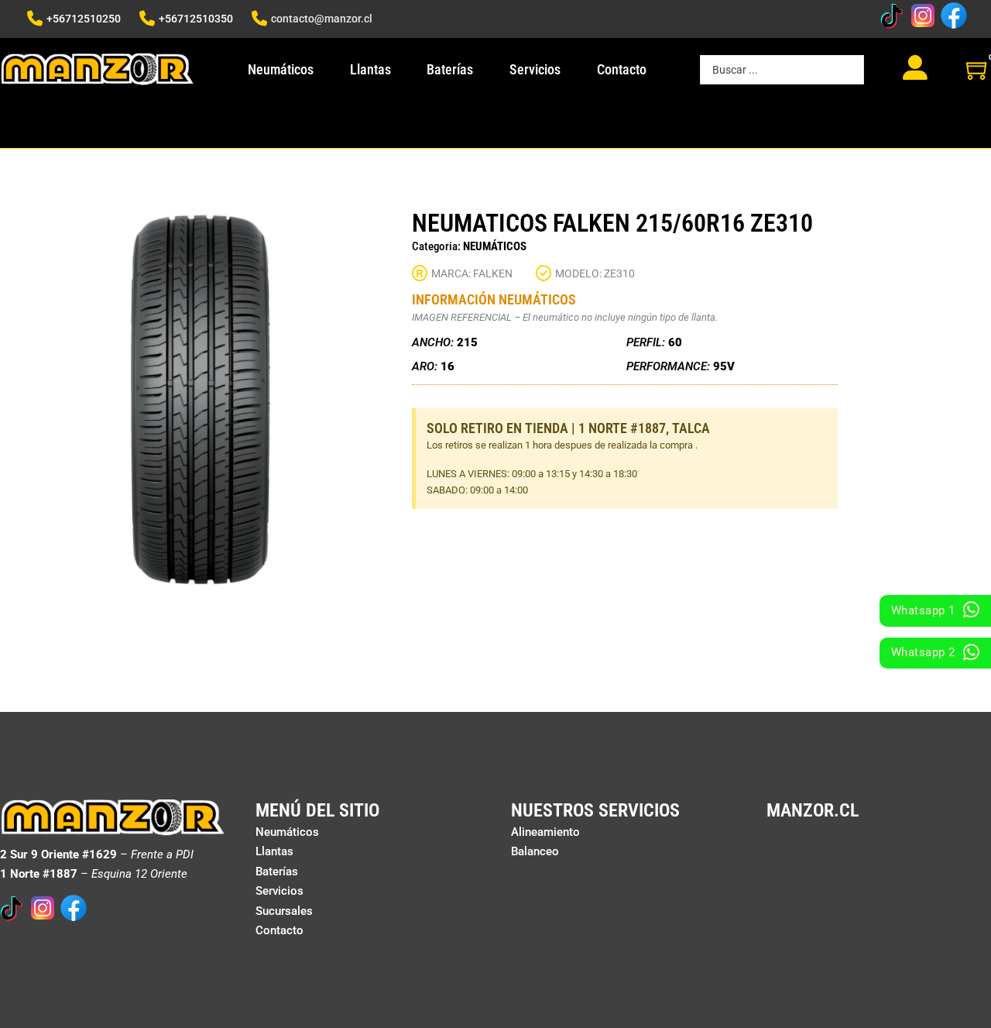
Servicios (535, 69)
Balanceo (535, 851)
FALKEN (493, 273)
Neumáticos (281, 69)
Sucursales (284, 911)
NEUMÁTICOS (494, 246)
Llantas (370, 69)
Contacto (621, 69)
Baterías (450, 69)
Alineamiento (545, 832)
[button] (369, 231)
